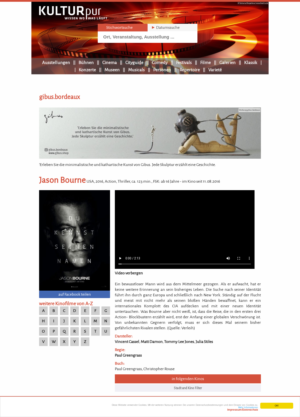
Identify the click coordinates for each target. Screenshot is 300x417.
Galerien (227, 62)
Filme (205, 62)
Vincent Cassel (127, 341)
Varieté (215, 69)
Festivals (184, 62)
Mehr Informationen (242, 408)
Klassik (250, 62)
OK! (277, 405)
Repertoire (190, 69)
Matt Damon (152, 341)
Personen (162, 69)
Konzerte (87, 69)
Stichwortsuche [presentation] (117, 27)
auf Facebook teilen (74, 294)
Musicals (136, 69)
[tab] (123, 27)
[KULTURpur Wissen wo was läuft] (73, 18)
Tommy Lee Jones (179, 341)
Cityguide (134, 62)
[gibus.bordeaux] (150, 157)
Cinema (109, 62)
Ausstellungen (56, 62)
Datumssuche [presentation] (165, 27)
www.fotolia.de (262, 3)
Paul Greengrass (128, 355)
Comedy (160, 62)
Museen (112, 69)
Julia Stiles (204, 341)
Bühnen (86, 62)
